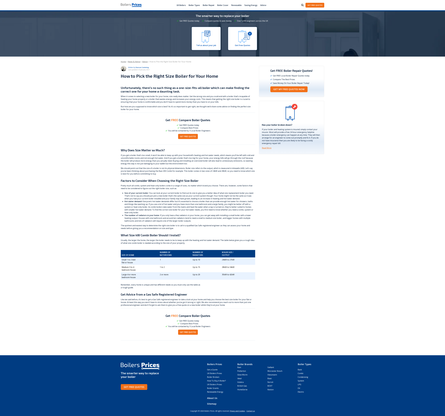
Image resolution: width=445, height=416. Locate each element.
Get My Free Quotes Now (289, 89)
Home (123, 61)
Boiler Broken (213, 377)
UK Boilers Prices (214, 373)
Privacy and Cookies (237, 411)
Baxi (239, 367)
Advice (263, 5)
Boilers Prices (214, 364)
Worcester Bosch (274, 371)
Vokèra (240, 382)
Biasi (269, 378)
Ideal (239, 378)
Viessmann (272, 374)
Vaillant (270, 367)
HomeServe (242, 389)
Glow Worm (242, 374)
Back (300, 369)
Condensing (303, 377)
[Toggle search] (302, 5)
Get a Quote (212, 369)
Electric (301, 392)
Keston (270, 389)
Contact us (250, 411)
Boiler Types (194, 5)
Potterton (241, 371)
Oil (299, 388)
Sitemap (211, 403)
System (301, 380)
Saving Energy (250, 5)
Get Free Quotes (314, 5)
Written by (138, 67)
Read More (266, 148)
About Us (212, 398)
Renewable (236, 5)
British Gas (242, 386)
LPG (299, 384)
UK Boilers (181, 5)
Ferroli (270, 382)
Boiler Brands (245, 364)
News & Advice (134, 61)
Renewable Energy (215, 392)
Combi (300, 373)
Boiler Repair (209, 5)
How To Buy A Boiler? (216, 380)
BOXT (269, 386)
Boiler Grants (213, 388)
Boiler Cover (222, 5)
